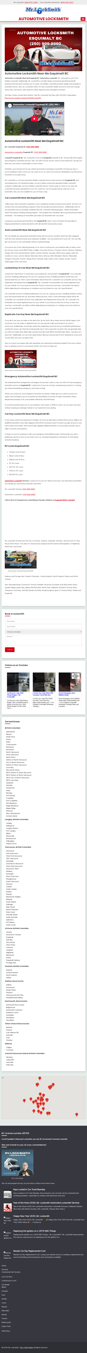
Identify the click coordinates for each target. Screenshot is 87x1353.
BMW (4, 1287)
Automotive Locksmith (44, 19)
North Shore (10, 757)
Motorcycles (6, 1322)
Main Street (10, 907)
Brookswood (11, 838)
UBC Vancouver (12, 858)
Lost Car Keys (7, 1277)
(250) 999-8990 (32, 147)
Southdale (10, 1015)
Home (4, 1266)
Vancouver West (12, 869)
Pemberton (10, 788)
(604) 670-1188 (31, 2)
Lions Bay (10, 767)
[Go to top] (81, 1347)
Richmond (10, 747)
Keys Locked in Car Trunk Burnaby (29, 1189)
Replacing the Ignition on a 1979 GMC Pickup (34, 1231)
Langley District (12, 828)
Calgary (9, 1047)
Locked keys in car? (9, 1281)
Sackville (9, 1035)
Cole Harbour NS (12, 1032)
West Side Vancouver (14, 866)
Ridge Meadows (12, 806)
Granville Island (11, 915)
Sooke (8, 957)
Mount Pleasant (12, 909)
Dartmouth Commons (14, 1010)
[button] (50, 1088)
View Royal (10, 942)
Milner (8, 833)
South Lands (11, 925)
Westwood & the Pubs (14, 995)
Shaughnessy (11, 879)
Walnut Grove (11, 843)
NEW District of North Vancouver (19, 775)
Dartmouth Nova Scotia (15, 1005)
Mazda (4, 1307)
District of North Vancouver (16, 760)
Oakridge (9, 904)
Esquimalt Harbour (13, 960)
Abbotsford (10, 732)
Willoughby (10, 841)
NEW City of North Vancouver (17, 778)
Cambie (9, 886)
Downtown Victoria (13, 935)
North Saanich (11, 975)
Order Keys (6, 1331)
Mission (9, 734)
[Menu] (83, 19)
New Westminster (13, 813)
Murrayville (10, 836)
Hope (8, 790)
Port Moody (10, 795)
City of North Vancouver (15, 762)
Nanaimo (9, 1057)
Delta (8, 742)
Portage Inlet (11, 963)
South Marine (11, 902)
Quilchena (9, 920)
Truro (8, 1037)
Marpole (9, 899)
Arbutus (9, 894)
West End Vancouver (14, 856)
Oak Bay (9, 940)
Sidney (8, 977)
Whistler (9, 785)
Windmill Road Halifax (14, 997)
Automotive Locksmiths (14, 152)
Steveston (10, 749)
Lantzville (9, 1062)
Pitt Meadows (11, 803)
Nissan (4, 1314)
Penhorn (9, 992)
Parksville (9, 1065)
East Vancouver (12, 853)
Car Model (5, 1284)
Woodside (10, 1020)
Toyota (4, 1318)
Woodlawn (10, 1017)
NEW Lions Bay (12, 780)
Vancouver (10, 851)
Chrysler (5, 1291)
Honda (4, 1299)
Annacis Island (11, 816)
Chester (9, 1030)
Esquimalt (9, 937)
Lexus (4, 1303)
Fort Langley (11, 831)
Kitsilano (9, 871)
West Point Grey (12, 876)
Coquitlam (10, 798)
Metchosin (10, 955)
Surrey (8, 739)
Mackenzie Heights (13, 897)
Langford (9, 950)
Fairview (9, 884)
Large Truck (6, 1326)
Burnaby (9, 793)
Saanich (9, 970)
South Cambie (11, 889)
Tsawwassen (11, 744)
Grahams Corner (12, 1012)
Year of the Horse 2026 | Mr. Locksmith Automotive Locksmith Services (46, 1202)
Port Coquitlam (11, 801)
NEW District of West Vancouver (18, 772)
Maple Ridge (10, 808)
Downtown (10, 987)
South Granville (11, 917)
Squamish (9, 783)
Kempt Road (10, 990)
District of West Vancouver (16, 765)
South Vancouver (12, 881)
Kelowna (9, 811)
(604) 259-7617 (67, 2)
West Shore (10, 945)
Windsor (9, 1040)
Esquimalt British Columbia (64, 500)
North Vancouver (12, 752)
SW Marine (10, 922)
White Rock (10, 737)
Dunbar (9, 892)
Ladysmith (10, 1060)
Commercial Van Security (11, 1272)
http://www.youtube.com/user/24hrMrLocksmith (23, 98)
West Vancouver (12, 755)
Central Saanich (12, 972)
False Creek (10, 912)
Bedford (9, 1027)
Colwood (9, 947)
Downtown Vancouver (14, 863)
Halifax (8, 985)
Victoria (9, 932)
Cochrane (9, 1050)
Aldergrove (10, 826)
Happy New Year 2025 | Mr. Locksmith (31, 1216)
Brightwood (10, 1007)
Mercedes (5, 1310)
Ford (3, 1295)
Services (5, 1269)
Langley (9, 823)
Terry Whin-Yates (26, 1347)
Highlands (10, 952)
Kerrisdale (9, 861)
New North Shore (13, 770)
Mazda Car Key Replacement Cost (29, 1251)
